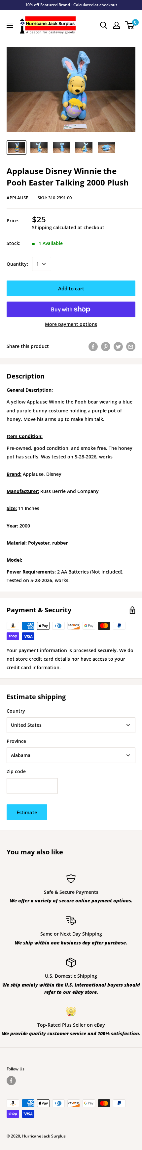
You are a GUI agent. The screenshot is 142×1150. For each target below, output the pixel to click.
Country (16, 711)
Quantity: (17, 264)
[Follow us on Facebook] (11, 1080)
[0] (130, 25)
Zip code (16, 771)
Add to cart (71, 288)
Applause (17, 198)
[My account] (116, 25)
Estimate (27, 812)
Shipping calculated (54, 227)
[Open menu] (10, 25)
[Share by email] (130, 346)
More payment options (71, 324)
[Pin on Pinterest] (105, 346)
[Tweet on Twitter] (118, 346)
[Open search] (103, 25)
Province (16, 741)
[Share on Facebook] (93, 346)
